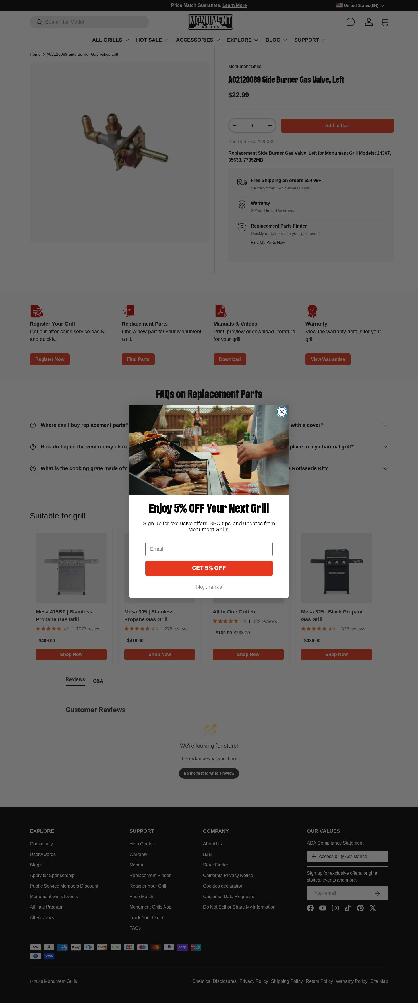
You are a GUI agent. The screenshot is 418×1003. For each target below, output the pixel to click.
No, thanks (209, 587)
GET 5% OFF (209, 568)
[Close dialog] (281, 411)
